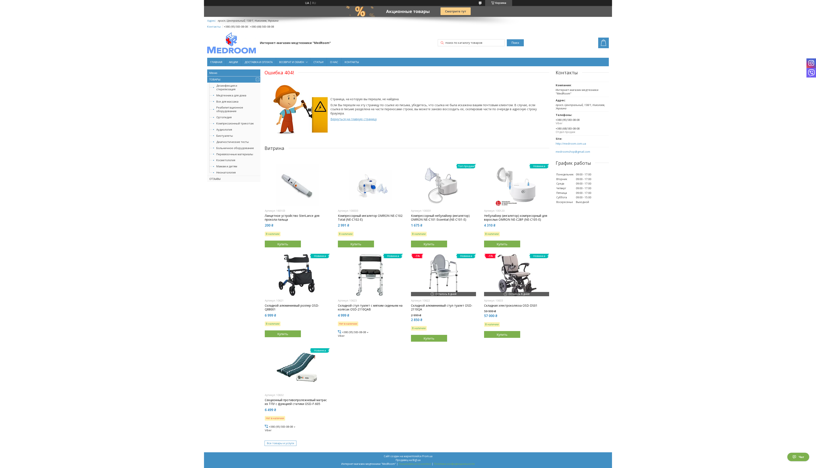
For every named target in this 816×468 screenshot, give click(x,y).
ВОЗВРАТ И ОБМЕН (291, 62)
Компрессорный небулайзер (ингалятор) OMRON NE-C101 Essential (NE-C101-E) (440, 217)
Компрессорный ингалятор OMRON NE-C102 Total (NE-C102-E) (370, 217)
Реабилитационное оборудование (229, 109)
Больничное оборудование (235, 148)
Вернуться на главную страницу (353, 119)
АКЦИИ (233, 62)
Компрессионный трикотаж (235, 123)
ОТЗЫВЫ (215, 179)
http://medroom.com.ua (571, 143)
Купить (282, 244)
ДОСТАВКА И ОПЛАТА (259, 62)
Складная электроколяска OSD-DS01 (510, 305)
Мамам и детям (226, 166)
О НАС (334, 62)
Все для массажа (227, 101)
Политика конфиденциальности (454, 464)
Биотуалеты (224, 136)
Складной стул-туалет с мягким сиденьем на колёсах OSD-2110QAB (370, 307)
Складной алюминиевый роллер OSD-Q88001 (292, 307)
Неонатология (226, 172)
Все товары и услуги (280, 443)
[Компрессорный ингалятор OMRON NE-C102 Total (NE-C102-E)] (370, 185)
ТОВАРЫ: (215, 79)
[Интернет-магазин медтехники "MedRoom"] (231, 43)
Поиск (515, 42)
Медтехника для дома (231, 95)
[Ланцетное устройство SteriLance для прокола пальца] (297, 185)
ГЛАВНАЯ (216, 62)
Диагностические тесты (232, 142)
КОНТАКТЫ (352, 62)
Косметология (225, 160)
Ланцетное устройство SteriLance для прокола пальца (292, 217)
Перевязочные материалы (234, 154)
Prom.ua (427, 456)
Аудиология (224, 129)
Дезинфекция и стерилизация (226, 87)
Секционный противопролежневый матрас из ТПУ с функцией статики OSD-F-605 (296, 402)
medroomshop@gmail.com (573, 152)
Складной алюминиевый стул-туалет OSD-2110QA (441, 307)
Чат (801, 457)
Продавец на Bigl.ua (408, 460)
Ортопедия (224, 117)
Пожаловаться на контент (415, 464)
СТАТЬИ (318, 62)
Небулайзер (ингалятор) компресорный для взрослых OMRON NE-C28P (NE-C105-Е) (515, 217)
